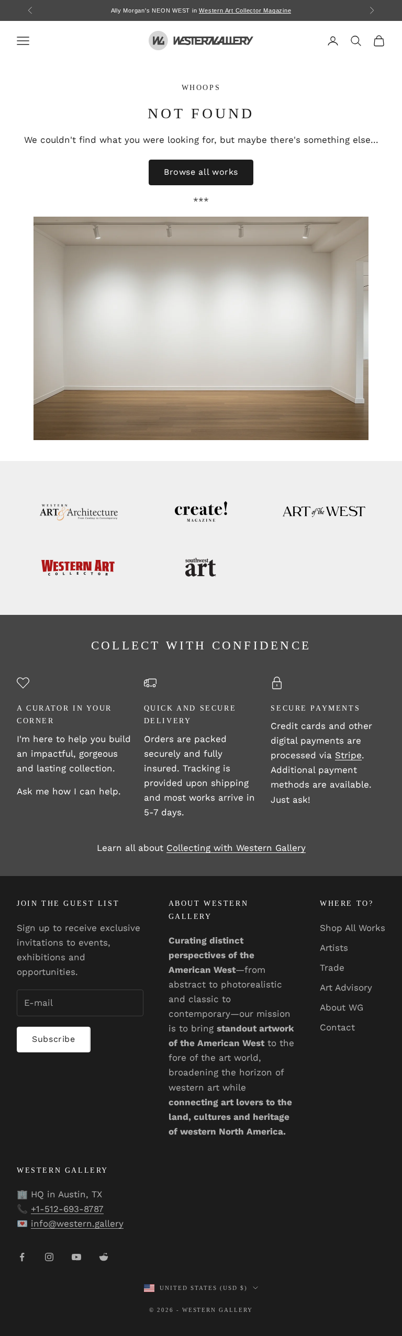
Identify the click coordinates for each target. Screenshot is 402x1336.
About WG (341, 1007)
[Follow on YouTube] (76, 1257)
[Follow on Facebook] (22, 1257)
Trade (332, 967)
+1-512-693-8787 (67, 1209)
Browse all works (201, 172)
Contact (337, 1027)
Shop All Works (352, 928)
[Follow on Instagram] (49, 1257)
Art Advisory (346, 987)
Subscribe (53, 1039)
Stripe (348, 755)
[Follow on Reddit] (103, 1257)
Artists (334, 947)
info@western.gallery (77, 1223)
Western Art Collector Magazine (245, 10)
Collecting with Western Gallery (236, 848)
